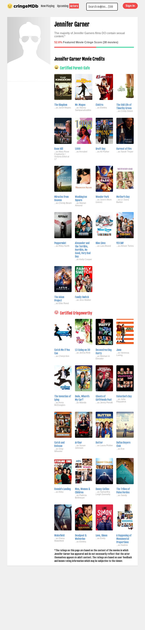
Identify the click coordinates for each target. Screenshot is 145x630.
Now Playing (47, 6)
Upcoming (62, 6)
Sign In (130, 5)
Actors (74, 6)
